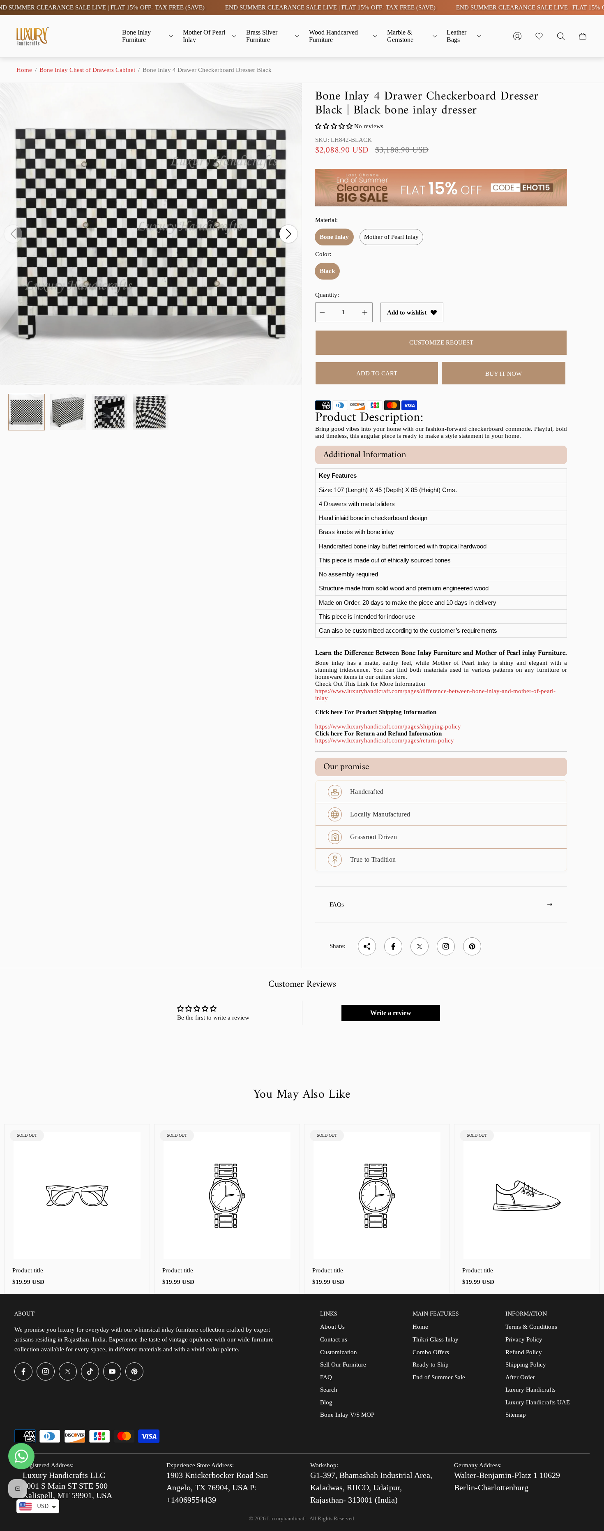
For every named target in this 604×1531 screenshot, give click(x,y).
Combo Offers (431, 1352)
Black (327, 271)
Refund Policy (523, 1352)
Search (328, 1389)
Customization (338, 1352)
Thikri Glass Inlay (436, 1339)
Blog (326, 1402)
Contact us (333, 1339)
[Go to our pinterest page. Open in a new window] (134, 1371)
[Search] (561, 36)
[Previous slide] (13, 234)
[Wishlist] (539, 36)
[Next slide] (288, 234)
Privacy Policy (523, 1339)
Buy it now (503, 373)
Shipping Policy (525, 1364)
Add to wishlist (406, 312)
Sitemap (515, 1414)
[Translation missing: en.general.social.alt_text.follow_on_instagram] (446, 946)
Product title (27, 1270)
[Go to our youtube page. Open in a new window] (112, 1371)
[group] (26, 412)
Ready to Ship (431, 1364)
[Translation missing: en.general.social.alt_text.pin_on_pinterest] (472, 946)
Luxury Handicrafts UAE (537, 1402)
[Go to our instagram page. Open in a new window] (46, 1371)
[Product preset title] (77, 1195)
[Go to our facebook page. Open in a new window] (23, 1371)
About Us (332, 1326)
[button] (334, 126)
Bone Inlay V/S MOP (347, 1414)
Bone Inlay (334, 237)
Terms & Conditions (531, 1326)
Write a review (390, 1012)
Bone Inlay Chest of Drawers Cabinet (87, 70)
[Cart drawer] (583, 36)
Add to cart (376, 373)
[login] (517, 36)
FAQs (337, 904)
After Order (520, 1377)
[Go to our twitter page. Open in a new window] (68, 1371)
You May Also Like (302, 1094)
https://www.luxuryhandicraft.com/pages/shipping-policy (388, 726)
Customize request (441, 342)
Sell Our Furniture (343, 1364)
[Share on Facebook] (393, 946)
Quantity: (327, 294)
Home (24, 70)
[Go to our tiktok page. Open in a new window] (90, 1371)
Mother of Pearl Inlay (391, 237)
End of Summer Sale (439, 1377)
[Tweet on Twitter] (419, 946)
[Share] (367, 946)
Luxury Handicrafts (530, 1389)
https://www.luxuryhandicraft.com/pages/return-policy (384, 740)
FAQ (326, 1377)
